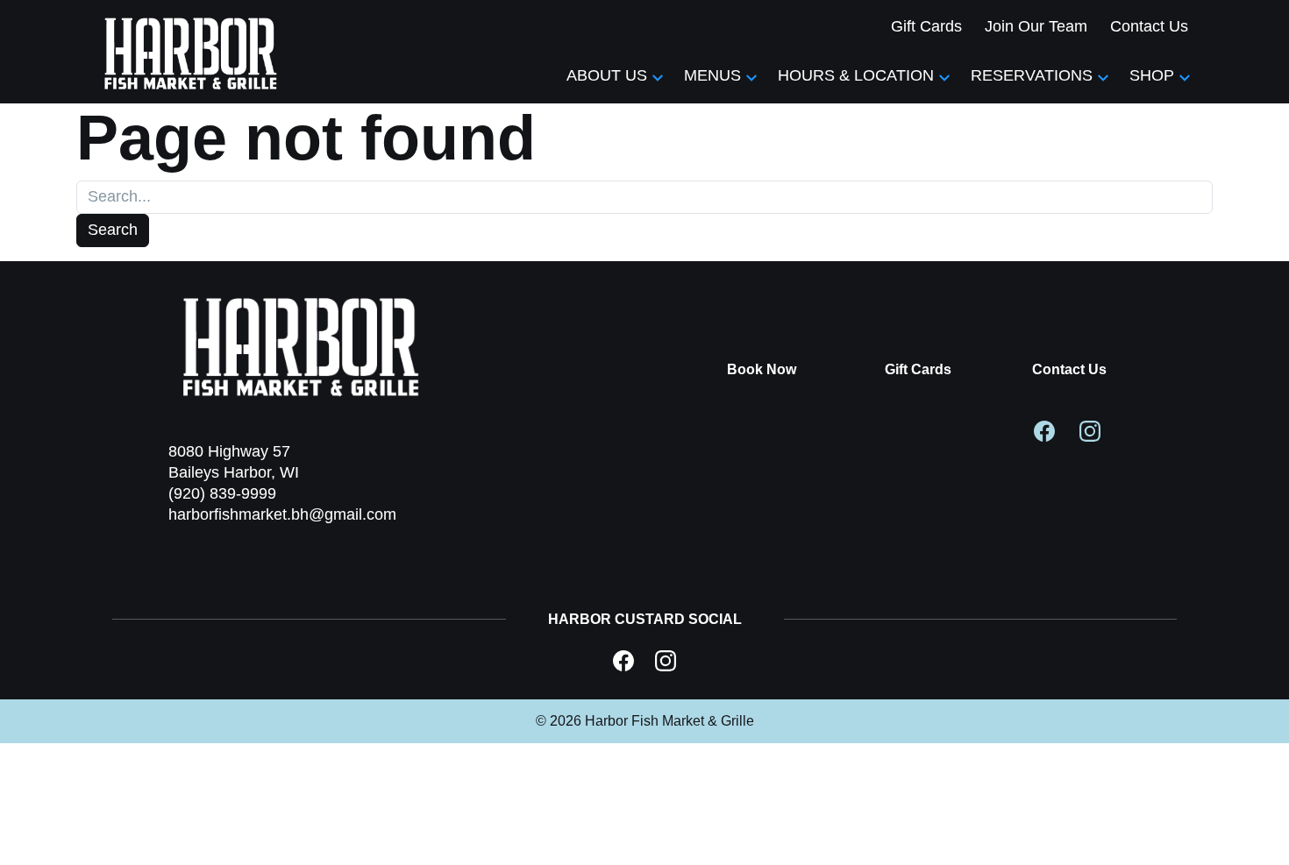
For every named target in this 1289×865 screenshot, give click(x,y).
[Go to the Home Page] (191, 51)
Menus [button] (712, 75)
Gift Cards (926, 26)
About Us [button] (606, 75)
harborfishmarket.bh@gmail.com (282, 514)
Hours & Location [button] (856, 75)
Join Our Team (1036, 26)
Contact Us (1149, 26)
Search (113, 229)
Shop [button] (1151, 75)
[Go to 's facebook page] (1044, 429)
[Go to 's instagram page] (1089, 429)
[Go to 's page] (623, 660)
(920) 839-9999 (222, 493)
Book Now (761, 369)
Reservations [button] (1032, 75)
